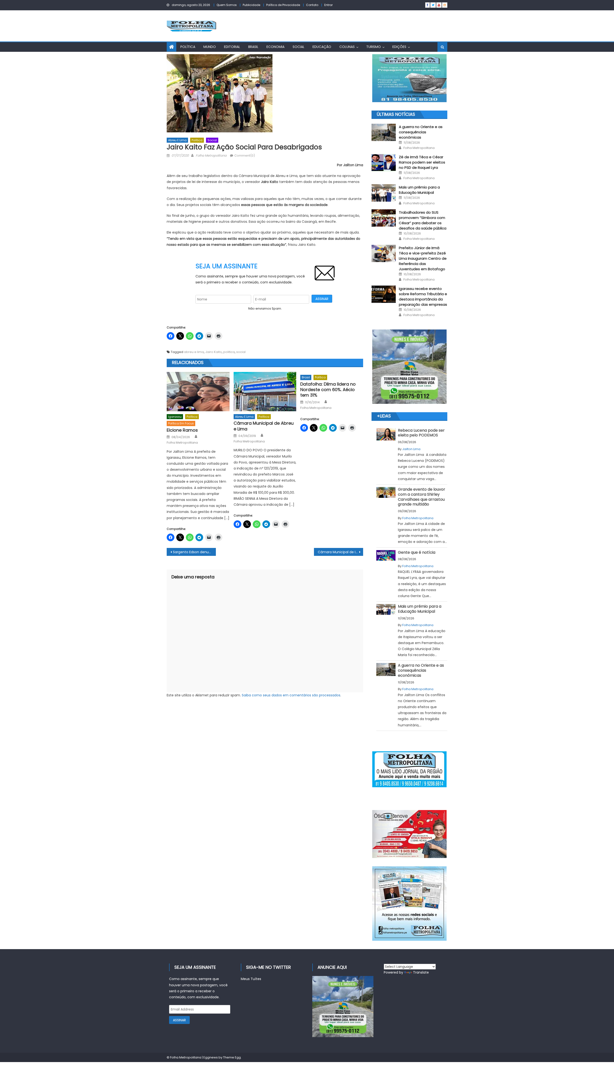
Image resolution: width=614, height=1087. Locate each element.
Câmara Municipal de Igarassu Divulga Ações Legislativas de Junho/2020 (340, 552)
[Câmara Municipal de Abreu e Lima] (265, 391)
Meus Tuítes (251, 978)
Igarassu (175, 417)
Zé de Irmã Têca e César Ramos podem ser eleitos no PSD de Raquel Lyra (422, 162)
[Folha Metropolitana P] (409, 769)
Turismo (373, 46)
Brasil (253, 46)
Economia (275, 46)
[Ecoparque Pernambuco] (409, 366)
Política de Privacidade (283, 5)
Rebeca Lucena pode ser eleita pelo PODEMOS (421, 433)
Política (187, 46)
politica (229, 352)
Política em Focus (181, 423)
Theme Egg (232, 1057)
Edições (399, 46)
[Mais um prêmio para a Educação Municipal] (384, 192)
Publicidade (251, 5)
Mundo (209, 46)
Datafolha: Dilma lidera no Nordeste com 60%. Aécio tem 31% (328, 389)
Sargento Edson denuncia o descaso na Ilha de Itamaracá (194, 552)
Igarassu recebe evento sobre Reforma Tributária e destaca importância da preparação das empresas (423, 296)
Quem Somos (227, 5)
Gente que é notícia (416, 552)
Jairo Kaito (213, 352)
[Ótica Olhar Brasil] (409, 834)
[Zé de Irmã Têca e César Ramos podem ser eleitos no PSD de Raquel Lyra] (384, 162)
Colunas (347, 46)
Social (298, 46)
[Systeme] (409, 78)
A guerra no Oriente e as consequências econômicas (421, 132)
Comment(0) (244, 155)
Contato (312, 5)
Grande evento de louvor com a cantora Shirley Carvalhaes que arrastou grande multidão (421, 497)
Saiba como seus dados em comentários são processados (291, 695)
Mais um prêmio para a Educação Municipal (419, 190)
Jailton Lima (411, 449)
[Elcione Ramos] (198, 391)
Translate (421, 972)
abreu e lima (194, 352)
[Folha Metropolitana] (409, 903)
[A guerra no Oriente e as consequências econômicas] (384, 132)
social (241, 352)
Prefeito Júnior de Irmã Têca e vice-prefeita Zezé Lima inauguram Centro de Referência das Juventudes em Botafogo (423, 258)
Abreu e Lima (177, 140)
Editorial (232, 46)
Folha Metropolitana (211, 155)
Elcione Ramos (182, 430)
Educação (322, 46)
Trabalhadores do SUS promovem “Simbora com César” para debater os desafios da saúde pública (422, 220)
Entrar (328, 5)
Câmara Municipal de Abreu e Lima (264, 426)
